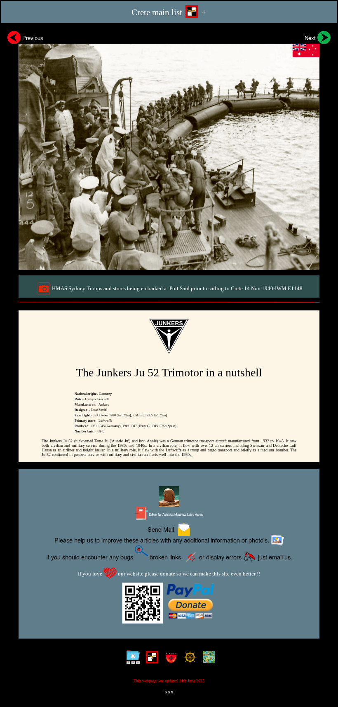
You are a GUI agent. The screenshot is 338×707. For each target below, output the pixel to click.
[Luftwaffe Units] (150, 659)
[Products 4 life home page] (207, 659)
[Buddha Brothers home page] (188, 659)
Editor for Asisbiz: (175, 515)
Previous (32, 38)
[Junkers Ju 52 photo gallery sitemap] (131, 659)
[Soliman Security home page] (169, 659)
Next (311, 38)
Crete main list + (169, 12)
